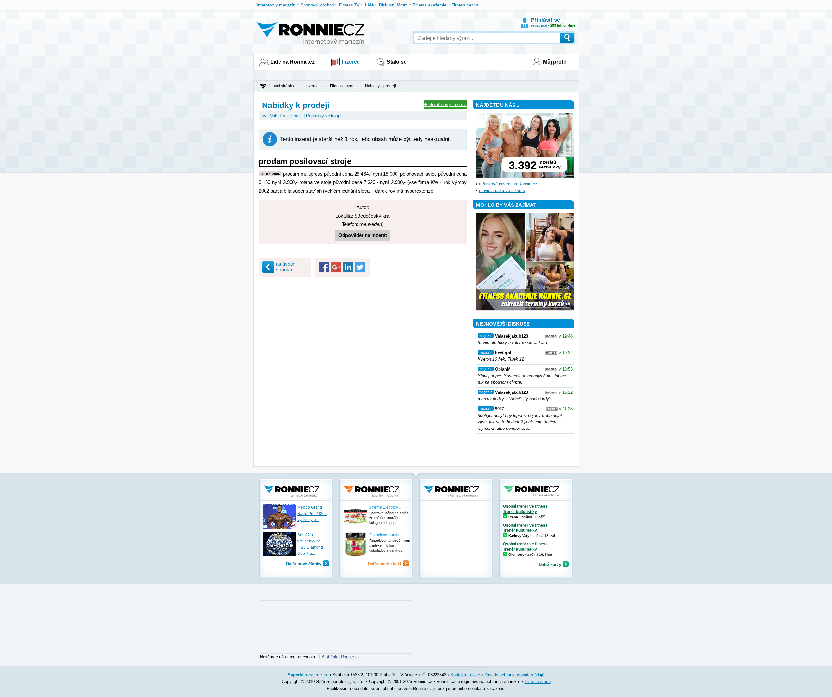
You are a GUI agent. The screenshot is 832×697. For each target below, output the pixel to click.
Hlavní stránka (281, 86)
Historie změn (538, 681)
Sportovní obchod (317, 5)
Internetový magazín (276, 5)
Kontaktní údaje (465, 674)
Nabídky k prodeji (380, 86)
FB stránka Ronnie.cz (339, 656)
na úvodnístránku (286, 266)
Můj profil (554, 62)
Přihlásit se (545, 20)
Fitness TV (349, 5)
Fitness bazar (342, 86)
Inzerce (351, 62)
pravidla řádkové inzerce (502, 190)
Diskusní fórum (393, 5)
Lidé (369, 5)
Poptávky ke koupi (323, 115)
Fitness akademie (429, 5)
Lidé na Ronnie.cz (292, 62)
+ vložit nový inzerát (445, 104)
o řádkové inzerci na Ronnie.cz (508, 183)
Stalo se (397, 62)
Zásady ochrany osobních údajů (514, 674)
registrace (539, 25)
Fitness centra (464, 5)
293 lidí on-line (562, 25)
